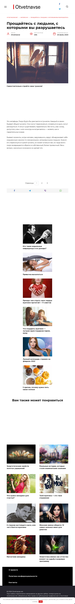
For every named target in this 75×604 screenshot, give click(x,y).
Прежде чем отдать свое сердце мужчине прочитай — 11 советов (37, 302)
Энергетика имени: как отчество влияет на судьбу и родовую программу (53, 559)
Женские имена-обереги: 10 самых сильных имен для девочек (51, 527)
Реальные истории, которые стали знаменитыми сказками (52, 467)
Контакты (13, 582)
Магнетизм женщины (16, 557)
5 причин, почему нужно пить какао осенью (36, 388)
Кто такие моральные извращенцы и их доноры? (34, 247)
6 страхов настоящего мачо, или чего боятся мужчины (21, 526)
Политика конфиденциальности (23, 576)
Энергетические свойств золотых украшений (18, 467)
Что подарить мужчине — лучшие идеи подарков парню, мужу (36, 331)
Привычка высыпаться (33, 274)
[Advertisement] (37, 104)
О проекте (13, 570)
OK (41, 601)
